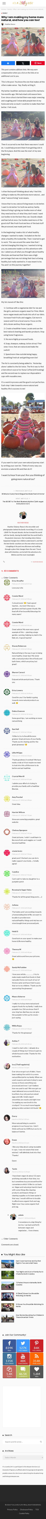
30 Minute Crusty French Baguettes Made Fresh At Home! (23, 494)
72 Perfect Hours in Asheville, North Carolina (29, 1284)
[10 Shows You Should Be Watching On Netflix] (7, 1307)
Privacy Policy (12, 1510)
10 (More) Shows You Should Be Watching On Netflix (27, 1294)
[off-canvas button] (4, 3)
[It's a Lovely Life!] (23, 3)
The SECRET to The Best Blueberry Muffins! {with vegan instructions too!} (23, 502)
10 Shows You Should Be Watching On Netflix (30, 1305)
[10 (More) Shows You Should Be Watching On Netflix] (7, 1296)
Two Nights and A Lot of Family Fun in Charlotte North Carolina (29, 1273)
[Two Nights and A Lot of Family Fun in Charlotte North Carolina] (7, 1275)
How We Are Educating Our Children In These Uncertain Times (30, 1316)
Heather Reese (10, 24)
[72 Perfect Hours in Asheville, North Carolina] (7, 1286)
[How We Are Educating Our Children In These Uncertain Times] (7, 1318)
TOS (37, 1510)
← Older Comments (9, 577)
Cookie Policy (24, 1513)
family (5, 13)
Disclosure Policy (26, 1510)
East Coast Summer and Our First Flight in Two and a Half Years (28, 1262)
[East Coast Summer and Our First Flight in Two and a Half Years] (7, 1264)
